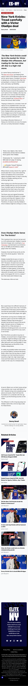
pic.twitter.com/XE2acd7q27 (10, 162)
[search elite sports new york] (25, 3)
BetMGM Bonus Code (14, 631)
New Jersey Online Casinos (14, 635)
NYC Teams (9, 10)
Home (2, 10)
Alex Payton (4, 482)
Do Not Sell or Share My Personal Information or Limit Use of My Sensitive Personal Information (14, 655)
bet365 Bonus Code (14, 633)
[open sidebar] (3, 3)
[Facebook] (7, 641)
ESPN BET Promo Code (14, 626)
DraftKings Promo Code (14, 629)
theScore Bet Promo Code (14, 624)
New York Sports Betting (14, 622)
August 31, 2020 (13, 167)
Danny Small (4, 29)
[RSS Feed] (21, 641)
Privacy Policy (6, 649)
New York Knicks (18, 10)
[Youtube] (17, 641)
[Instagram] (14, 641)
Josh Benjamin (5, 505)
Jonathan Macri (18, 98)
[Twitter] (10, 641)
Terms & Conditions (18, 649)
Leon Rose (23, 78)
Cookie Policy (14, 652)
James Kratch (4, 529)
